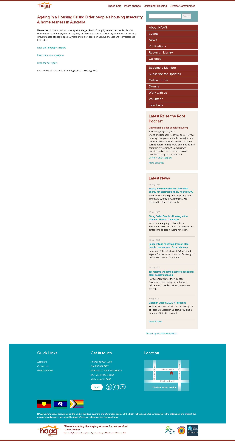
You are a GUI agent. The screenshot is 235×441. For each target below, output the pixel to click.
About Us (42, 361)
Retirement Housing (155, 6)
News (153, 40)
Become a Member (162, 68)
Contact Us (43, 366)
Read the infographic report (51, 47)
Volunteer (156, 99)
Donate (154, 86)
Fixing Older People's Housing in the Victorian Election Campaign (168, 218)
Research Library (161, 52)
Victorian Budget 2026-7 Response (167, 302)
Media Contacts (45, 370)
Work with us (158, 93)
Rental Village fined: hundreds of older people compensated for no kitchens (169, 245)
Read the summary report (50, 55)
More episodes (156, 162)
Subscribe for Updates (165, 74)
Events (153, 34)
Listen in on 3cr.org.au (160, 157)
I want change (132, 6)
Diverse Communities (182, 6)
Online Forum (158, 80)
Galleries (155, 59)
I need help (114, 6)
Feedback (156, 105)
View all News (156, 321)
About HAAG (158, 27)
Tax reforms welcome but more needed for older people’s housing (171, 273)
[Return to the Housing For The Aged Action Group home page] (45, 9)
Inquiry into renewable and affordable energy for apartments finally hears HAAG (171, 190)
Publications (157, 46)
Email (97, 387)
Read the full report (47, 62)
